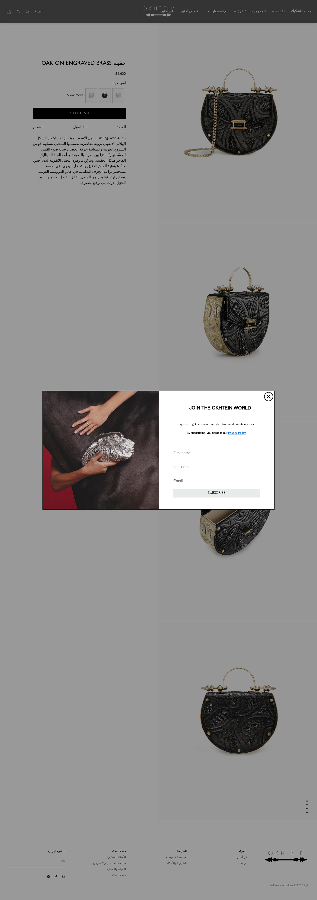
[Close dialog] (269, 397)
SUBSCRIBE (216, 493)
